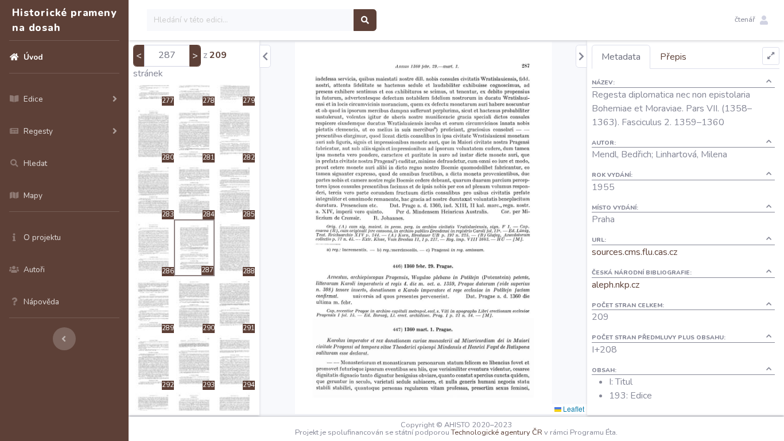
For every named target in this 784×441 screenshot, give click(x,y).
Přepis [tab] (673, 57)
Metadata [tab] (621, 57)
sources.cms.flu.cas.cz (634, 252)
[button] (751, 20)
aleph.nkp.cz (615, 284)
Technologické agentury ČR (496, 432)
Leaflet (572, 408)
